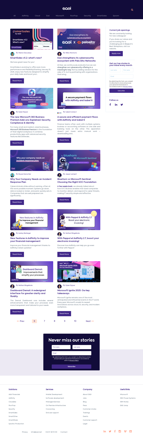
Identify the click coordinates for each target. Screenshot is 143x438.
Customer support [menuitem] (90, 420)
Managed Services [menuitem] (53, 402)
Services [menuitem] (49, 389)
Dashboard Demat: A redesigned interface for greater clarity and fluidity (28, 294)
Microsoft (60, 16)
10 (75, 321)
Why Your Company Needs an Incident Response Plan (31, 180)
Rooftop (74, 16)
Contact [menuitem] (64, 432)
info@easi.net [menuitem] (36, 432)
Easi (48, 16)
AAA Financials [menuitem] (14, 394)
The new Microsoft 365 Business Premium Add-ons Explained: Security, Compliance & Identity (30, 120)
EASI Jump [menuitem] (124, 405)
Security (87, 16)
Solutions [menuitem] (13, 389)
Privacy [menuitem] (25, 432)
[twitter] (110, 431)
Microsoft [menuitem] (124, 394)
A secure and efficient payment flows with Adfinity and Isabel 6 (77, 118)
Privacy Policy (127, 86)
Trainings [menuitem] (86, 413)
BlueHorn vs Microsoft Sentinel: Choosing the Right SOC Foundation (76, 180)
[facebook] (105, 431)
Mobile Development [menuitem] (54, 394)
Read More (17, 81)
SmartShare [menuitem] (13, 420)
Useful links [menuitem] (125, 389)
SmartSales (102, 16)
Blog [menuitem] (84, 402)
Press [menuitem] (85, 405)
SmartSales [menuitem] (13, 413)
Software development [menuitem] (55, 398)
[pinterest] (115, 431)
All (15, 16)
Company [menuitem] (87, 389)
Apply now (116, 53)
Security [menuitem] (12, 409)
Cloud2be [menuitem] (12, 402)
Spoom (116, 16)
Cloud (37, 16)
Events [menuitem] (85, 416)
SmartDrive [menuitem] (13, 416)
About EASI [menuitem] (87, 394)
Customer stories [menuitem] (89, 409)
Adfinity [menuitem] (12, 398)
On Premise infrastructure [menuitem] (56, 405)
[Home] (67, 8)
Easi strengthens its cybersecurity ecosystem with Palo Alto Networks (76, 59)
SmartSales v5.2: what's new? (26, 58)
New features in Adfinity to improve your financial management (29, 239)
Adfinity (25, 16)
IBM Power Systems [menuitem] (128, 398)
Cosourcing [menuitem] (50, 409)
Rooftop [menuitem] (12, 405)
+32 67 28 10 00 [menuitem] (51, 432)
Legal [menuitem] (85, 424)
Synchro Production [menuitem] (16, 424)
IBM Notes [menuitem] (124, 402)
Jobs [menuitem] (85, 398)
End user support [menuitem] (52, 413)
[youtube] (120, 431)
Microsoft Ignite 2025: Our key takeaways (73, 292)
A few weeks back (64, 186)
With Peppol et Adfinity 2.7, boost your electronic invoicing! (78, 239)
